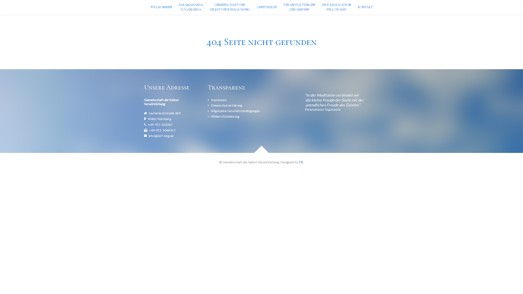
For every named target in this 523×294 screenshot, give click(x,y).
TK (301, 162)
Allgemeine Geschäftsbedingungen (235, 111)
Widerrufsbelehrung (225, 116)
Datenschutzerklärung (226, 105)
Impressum (219, 100)
